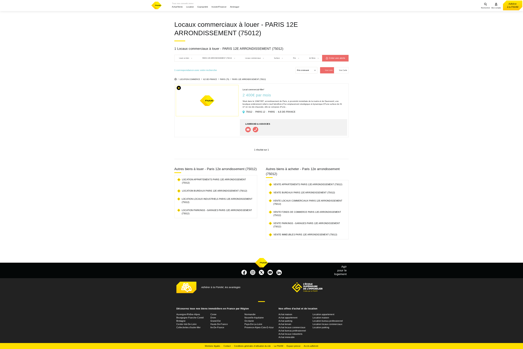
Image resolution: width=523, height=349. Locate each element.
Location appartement (323, 314)
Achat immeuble (287, 337)
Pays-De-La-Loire (253, 324)
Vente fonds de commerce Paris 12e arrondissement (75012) (307, 213)
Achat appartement (288, 318)
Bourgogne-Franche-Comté (190, 318)
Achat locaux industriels (290, 334)
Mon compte (496, 8)
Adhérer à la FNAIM (512, 5)
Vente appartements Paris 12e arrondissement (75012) (307, 184)
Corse (213, 314)
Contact (227, 346)
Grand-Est (215, 321)
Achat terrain (285, 324)
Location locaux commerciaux (327, 324)
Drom (213, 318)
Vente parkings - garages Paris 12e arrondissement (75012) (306, 225)
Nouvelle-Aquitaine (254, 318)
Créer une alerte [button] (337, 58)
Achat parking (285, 321)
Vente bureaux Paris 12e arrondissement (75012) (304, 192)
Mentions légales (212, 346)
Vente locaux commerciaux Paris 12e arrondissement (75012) (307, 202)
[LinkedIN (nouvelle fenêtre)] (279, 272)
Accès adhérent (311, 346)
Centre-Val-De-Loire (186, 324)
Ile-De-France (217, 327)
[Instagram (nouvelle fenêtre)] (253, 272)
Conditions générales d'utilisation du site (252, 346)
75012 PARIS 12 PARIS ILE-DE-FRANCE (270, 112)
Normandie (250, 314)
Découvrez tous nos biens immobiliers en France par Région (212, 308)
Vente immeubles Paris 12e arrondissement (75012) (305, 234)
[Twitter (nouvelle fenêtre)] (261, 272)
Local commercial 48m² (253, 89)
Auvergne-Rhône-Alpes (188, 314)
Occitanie (249, 321)
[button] (177, 6)
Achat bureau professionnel (292, 331)
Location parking (321, 327)
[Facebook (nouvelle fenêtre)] (244, 272)
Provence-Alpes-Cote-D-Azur (259, 327)
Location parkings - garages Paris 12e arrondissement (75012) (217, 212)
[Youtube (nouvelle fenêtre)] (270, 272)
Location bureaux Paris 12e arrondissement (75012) (214, 191)
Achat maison (285, 314)
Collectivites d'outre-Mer (188, 327)
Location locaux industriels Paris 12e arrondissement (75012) (217, 200)
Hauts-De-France (219, 324)
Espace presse (293, 346)
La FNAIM (278, 346)
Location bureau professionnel (328, 321)
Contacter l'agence (248, 129)
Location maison (321, 318)
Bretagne (181, 321)
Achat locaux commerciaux (292, 327)
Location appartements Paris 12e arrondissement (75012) (214, 181)
